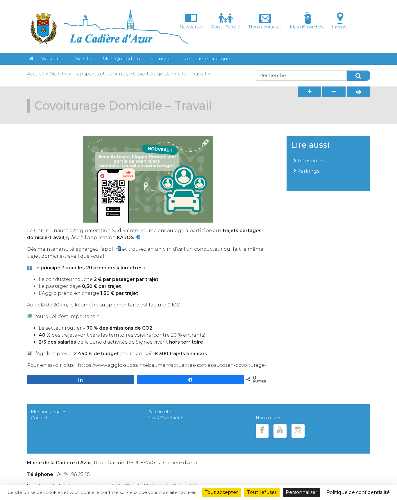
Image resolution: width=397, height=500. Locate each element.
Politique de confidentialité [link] (358, 492)
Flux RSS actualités (166, 417)
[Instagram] (298, 431)
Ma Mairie (52, 59)
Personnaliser (301, 492)
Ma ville (83, 59)
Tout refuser (262, 492)
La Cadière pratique (206, 59)
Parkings (308, 171)
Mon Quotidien (121, 59)
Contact (39, 417)
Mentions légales (48, 411)
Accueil (35, 74)
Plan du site (159, 411)
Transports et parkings (99, 74)
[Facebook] (262, 431)
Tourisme (161, 59)
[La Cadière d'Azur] (31, 59)
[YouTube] (280, 431)
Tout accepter (221, 492)
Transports (310, 160)
